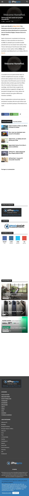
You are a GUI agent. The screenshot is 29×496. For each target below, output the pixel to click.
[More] (20, 114)
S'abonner (24, 236)
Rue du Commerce (5, 447)
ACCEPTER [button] (15, 492)
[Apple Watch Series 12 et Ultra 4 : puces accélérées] (4, 146)
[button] (2, 2)
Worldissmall (4, 453)
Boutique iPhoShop (5, 426)
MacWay (3, 439)
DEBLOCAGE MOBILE (5, 396)
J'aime (5, 236)
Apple (3, 135)
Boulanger (3, 424)
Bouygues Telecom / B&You (7, 428)
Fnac (2, 435)
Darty (2, 432)
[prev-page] (2, 165)
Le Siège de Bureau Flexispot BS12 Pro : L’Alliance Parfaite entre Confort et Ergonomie (13, 295)
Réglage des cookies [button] (6, 493)
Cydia (2, 410)
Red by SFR (3, 445)
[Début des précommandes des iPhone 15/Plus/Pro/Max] (14, 308)
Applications (4, 404)
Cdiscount (3, 430)
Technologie (4, 400)
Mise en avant (5, 298)
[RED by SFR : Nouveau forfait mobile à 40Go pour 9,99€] (14, 325)
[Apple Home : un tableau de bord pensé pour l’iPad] (4, 140)
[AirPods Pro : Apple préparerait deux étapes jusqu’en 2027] (4, 153)
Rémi (4, 21)
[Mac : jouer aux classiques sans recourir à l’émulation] (4, 134)
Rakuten (3, 443)
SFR (2, 451)
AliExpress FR (4, 422)
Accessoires (4, 402)
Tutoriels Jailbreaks (6, 414)
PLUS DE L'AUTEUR (17, 121)
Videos (3, 408)
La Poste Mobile (4, 437)
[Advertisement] (14, 262)
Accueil (2, 4)
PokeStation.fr (4, 441)
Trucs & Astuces (5, 394)
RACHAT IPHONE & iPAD (6, 398)
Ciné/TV (3, 406)
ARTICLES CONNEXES (7, 121)
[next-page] (4, 165)
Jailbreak (3, 412)
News (6, 4)
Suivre (11, 236)
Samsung (3, 449)
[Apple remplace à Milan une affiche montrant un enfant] (4, 127)
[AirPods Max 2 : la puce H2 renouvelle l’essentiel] (4, 159)
